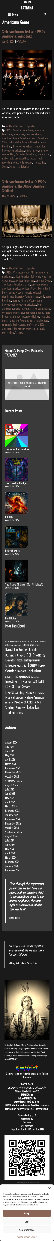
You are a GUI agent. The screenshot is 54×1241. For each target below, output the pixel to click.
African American (21, 272)
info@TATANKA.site (27, 1098)
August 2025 (11, 785)
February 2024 (12, 862)
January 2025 (11, 815)
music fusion (31, 150)
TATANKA (27, 8)
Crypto (21, 655)
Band (9, 649)
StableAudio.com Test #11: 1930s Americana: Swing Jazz (23, 33)
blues (5, 292)
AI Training (9, 645)
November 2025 (13, 772)
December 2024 (13, 819)
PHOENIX (9, 517)
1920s (8, 272)
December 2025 (13, 768)
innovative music (10, 150)
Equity (32, 665)
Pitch (38, 702)
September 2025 (13, 781)
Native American (34, 697)
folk (42, 296)
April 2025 (10, 802)
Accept (27, 1213)
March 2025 (11, 806)
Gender (10, 670)
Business (10, 655)
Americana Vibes (28, 288)
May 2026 (9, 755)
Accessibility (27, 1119)
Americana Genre (10, 138)
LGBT (41, 681)
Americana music (28, 138)
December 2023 (12, 870)
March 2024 (11, 857)
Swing (5, 166)
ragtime (21, 316)
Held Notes (10, 618)
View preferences (27, 1229)
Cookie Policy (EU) (27, 1115)
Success (20, 707)
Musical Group (14, 697)
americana (19, 134)
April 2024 (10, 853)
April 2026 (10, 759)
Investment (12, 681)
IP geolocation (17, 1129)
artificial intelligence (31, 644)
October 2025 (12, 776)
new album (9, 703)
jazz (22, 150)
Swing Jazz (14, 166)
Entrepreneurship (16, 665)
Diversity (34, 142)
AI (6, 641)
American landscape (24, 280)
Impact (21, 671)
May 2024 (10, 849)
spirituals (7, 324)
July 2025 (9, 789)
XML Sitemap (27, 1126)
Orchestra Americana (26, 154)
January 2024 (11, 866)
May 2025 (10, 798)
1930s (9, 130)
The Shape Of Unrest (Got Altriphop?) (24, 584)
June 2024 (10, 845)
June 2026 (10, 751)
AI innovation (24, 641)
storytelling (39, 162)
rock (32, 320)
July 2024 (9, 840)
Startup (10, 707)
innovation (40, 146)
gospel (15, 300)
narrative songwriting (39, 308)
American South (43, 280)
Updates (31, 126)
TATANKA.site (27, 1095)
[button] (49, 1188)
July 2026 (9, 747)
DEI (29, 655)
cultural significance (19, 142)
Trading (10, 712)
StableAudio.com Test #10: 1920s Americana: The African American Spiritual (24, 186)
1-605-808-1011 (32, 1102)
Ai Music (34, 641)
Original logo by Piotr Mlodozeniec (23, 1074)
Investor (26, 681)
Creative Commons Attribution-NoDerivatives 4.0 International (27, 1107)
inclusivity (8, 677)
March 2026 (10, 764)
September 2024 (13, 832)
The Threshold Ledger (16, 483)
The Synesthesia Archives (17, 449)
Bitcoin (33, 649)
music (39, 692)
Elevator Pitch (13, 660)
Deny (27, 1221)
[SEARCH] (45, 14)
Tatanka (25, 166)
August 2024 (11, 836)
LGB (34, 681)
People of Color (23, 702)
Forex (41, 665)
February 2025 (12, 811)
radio (5, 158)
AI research (43, 642)
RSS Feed (27, 1122)
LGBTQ (9, 686)
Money (30, 692)
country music (25, 292)
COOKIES (20, 1237)
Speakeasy (27, 162)
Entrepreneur (32, 660)
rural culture (42, 320)
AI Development (13, 641)
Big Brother (21, 649)
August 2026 (11, 742)
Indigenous (22, 676)
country (12, 292)
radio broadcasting (18, 158)
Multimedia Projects (16, 126)
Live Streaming (14, 692)
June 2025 (10, 793)
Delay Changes (12, 551)
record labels (36, 158)
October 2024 (12, 827)
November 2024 (13, 823)
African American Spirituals (26, 276)
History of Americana (22, 146)
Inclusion (34, 670)
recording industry (11, 162)
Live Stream (22, 687)
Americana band (33, 134)
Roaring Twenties (20, 320)
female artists (32, 296)
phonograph (44, 154)
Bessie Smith (44, 288)
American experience (23, 130)
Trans (19, 712)
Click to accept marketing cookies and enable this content (27, 384)
